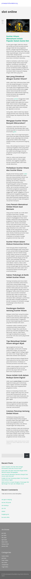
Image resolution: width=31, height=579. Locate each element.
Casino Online (5, 556)
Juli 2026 (4, 533)
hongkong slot (5, 514)
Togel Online (5, 567)
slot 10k (4, 508)
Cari (27, 455)
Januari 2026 (5, 546)
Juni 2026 (4, 535)
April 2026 (4, 539)
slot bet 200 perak (6, 502)
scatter (25, 174)
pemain (16, 99)
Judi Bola (4, 558)
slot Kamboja (5, 505)
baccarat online (5, 517)
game (14, 131)
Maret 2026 (5, 542)
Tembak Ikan (5, 564)
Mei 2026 (4, 537)
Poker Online (5, 560)
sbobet (3, 511)
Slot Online (4, 562)
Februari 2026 (5, 544)
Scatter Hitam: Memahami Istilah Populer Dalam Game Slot (17, 38)
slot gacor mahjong (7, 499)
